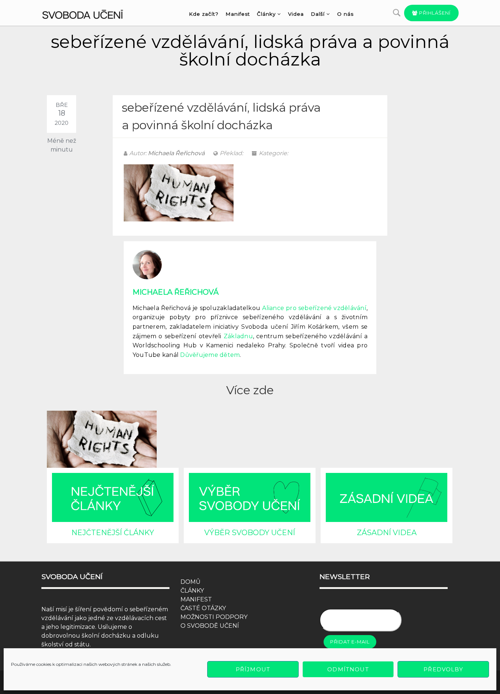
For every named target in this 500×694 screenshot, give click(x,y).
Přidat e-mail (350, 642)
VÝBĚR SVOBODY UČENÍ (249, 532)
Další (318, 14)
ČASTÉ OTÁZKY (203, 608)
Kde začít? (204, 14)
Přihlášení (434, 13)
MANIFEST (196, 599)
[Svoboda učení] (89, 13)
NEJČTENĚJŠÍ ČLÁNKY (112, 532)
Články (266, 14)
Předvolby (443, 669)
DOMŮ (190, 581)
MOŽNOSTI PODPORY (213, 616)
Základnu (238, 336)
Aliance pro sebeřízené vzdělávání (314, 308)
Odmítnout (348, 669)
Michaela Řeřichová (176, 153)
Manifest (237, 14)
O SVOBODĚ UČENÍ (209, 625)
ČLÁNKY (192, 590)
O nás (345, 14)
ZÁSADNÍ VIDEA (387, 532)
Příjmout (253, 669)
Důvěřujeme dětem (210, 354)
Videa (296, 14)
